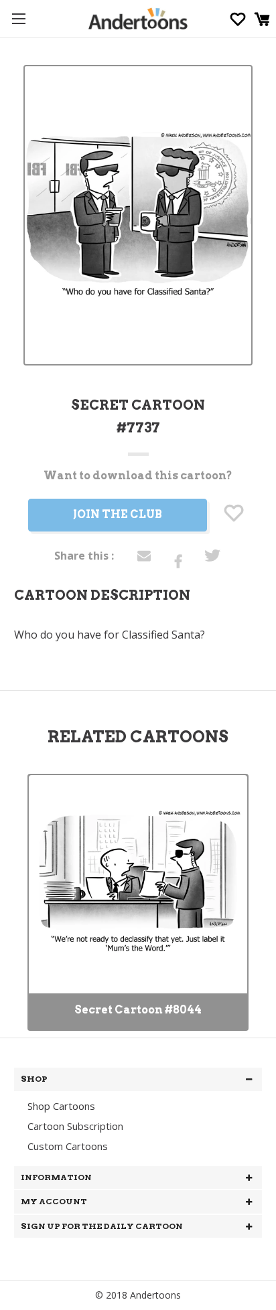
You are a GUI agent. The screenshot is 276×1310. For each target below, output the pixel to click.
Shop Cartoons (61, 1106)
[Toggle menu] (18, 18)
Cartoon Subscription (75, 1126)
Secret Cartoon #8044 (138, 1009)
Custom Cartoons (67, 1146)
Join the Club (117, 514)
